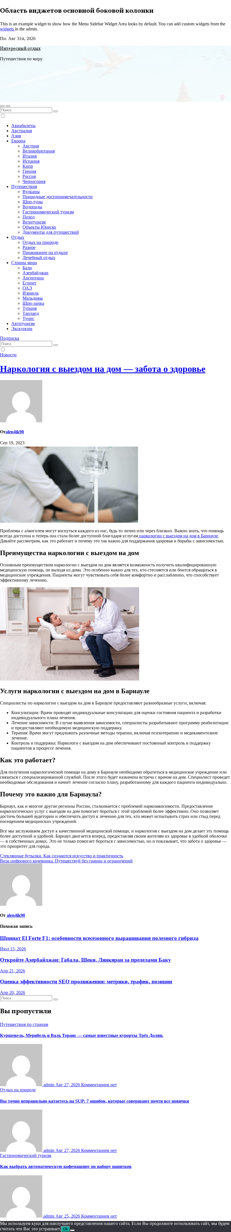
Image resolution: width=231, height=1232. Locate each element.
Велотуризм (34, 222)
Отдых (17, 237)
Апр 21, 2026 (12, 970)
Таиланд (31, 313)
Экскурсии (21, 328)
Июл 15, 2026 (13, 948)
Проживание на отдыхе (45, 252)
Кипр (28, 166)
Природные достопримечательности (58, 196)
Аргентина (33, 277)
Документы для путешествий (51, 232)
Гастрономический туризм (48, 211)
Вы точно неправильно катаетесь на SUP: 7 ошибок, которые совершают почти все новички (94, 1101)
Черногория (34, 181)
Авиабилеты (23, 125)
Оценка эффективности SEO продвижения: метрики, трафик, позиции (86, 981)
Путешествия (24, 186)
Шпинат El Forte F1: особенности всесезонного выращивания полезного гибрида (99, 938)
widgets (7, 29)
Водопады (32, 206)
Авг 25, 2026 (68, 1216)
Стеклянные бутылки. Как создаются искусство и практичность (61, 855)
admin (48, 1084)
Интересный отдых (20, 49)
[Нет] (72, 1230)
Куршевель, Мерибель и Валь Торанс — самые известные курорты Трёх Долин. (81, 1035)
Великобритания (39, 151)
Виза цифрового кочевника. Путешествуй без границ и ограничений (66, 860)
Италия (30, 156)
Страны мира (24, 262)
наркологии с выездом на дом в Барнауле (178, 535)
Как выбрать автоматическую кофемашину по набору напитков (66, 1166)
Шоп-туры (33, 201)
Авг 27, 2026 (68, 1084)
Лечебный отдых (39, 257)
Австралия (21, 130)
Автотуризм (23, 323)
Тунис (28, 318)
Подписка (9, 338)
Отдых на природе (40, 242)
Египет (29, 283)
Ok (65, 1229)
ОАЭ (27, 288)
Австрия (31, 145)
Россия (29, 176)
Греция (29, 171)
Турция (30, 308)
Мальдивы (33, 298)
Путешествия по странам (24, 1024)
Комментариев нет (99, 1084)
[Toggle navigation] (8, 106)
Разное (29, 247)
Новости (8, 354)
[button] (2, 106)
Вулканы (31, 191)
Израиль (31, 293)
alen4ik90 (15, 431)
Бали (27, 267)
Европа (18, 140)
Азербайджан (35, 272)
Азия (16, 135)
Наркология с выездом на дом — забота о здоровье (102, 369)
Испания (31, 161)
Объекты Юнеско (39, 227)
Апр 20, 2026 (12, 992)
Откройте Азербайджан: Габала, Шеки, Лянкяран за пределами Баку (85, 960)
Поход (29, 217)
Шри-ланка (33, 303)
